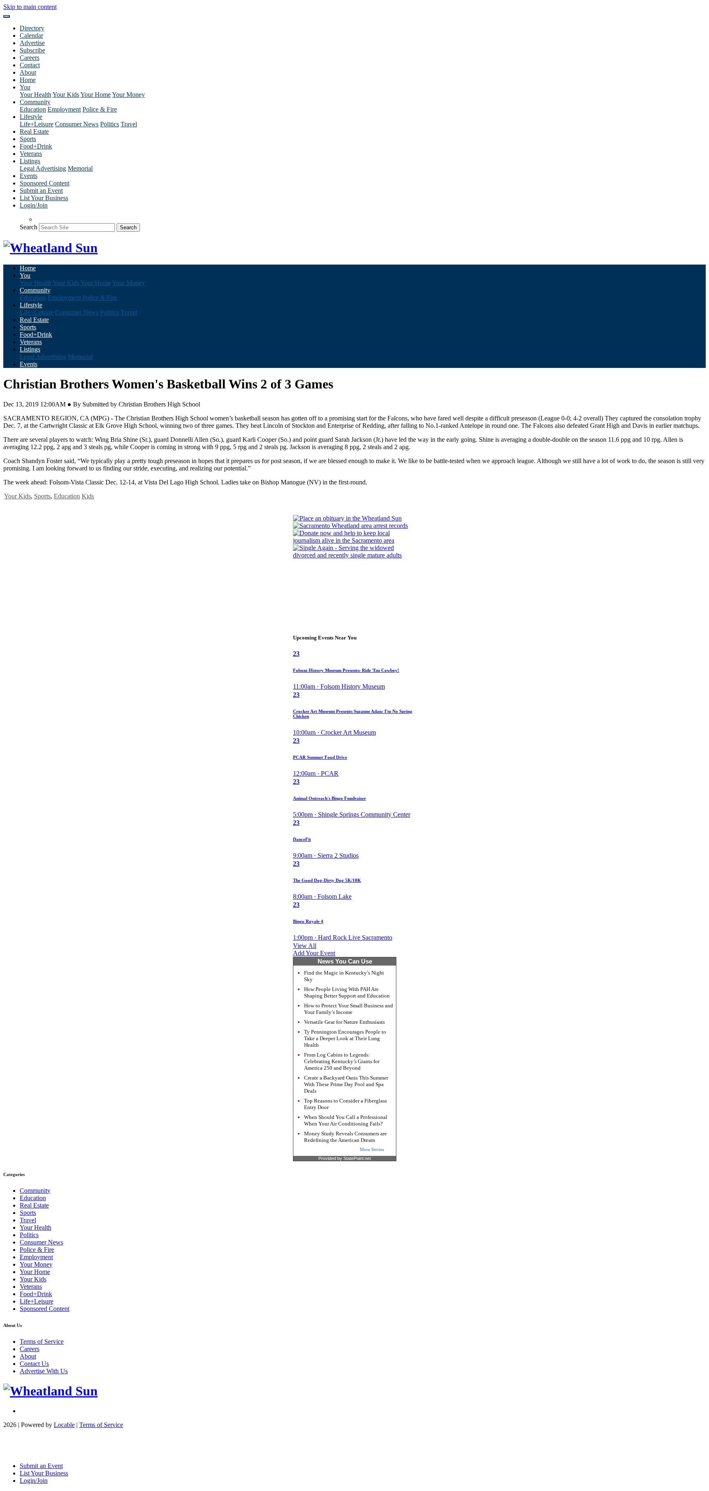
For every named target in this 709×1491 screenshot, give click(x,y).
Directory (32, 28)
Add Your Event (314, 953)
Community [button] (35, 101)
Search (28, 227)
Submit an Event (41, 190)
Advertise (32, 42)
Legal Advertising (43, 168)
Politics (109, 124)
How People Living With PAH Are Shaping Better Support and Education (347, 992)
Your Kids (66, 94)
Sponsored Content (44, 183)
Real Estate (34, 131)
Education (33, 109)
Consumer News (76, 124)
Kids (88, 496)
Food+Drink (36, 146)
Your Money (128, 94)
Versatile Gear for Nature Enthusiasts (344, 1022)
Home (28, 79)
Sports (28, 138)
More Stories (372, 1149)
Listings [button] (30, 161)
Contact (30, 65)
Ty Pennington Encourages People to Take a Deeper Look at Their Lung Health (345, 1038)
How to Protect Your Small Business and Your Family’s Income (348, 1008)
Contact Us (34, 1363)
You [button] (25, 87)
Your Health (35, 94)
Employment (64, 109)
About (28, 72)
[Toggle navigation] (6, 16)
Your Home (95, 94)
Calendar (31, 35)
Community (35, 1190)
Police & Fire (99, 109)
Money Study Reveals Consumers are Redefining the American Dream (345, 1136)
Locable (64, 1424)
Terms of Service (42, 1341)
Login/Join (34, 205)
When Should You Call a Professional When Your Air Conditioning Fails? (345, 1120)
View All (304, 945)
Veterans (31, 153)
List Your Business (44, 197)
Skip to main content (30, 6)
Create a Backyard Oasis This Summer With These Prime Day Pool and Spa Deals (346, 1084)
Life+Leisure (36, 124)
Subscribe (32, 50)
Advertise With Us (44, 1371)
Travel (129, 124)
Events (28, 175)
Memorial (80, 168)
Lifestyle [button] (31, 116)
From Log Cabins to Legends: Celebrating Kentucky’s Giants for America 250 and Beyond (342, 1061)
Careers (29, 57)
